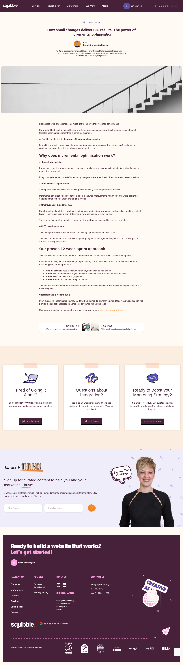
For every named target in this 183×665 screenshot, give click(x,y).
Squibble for (17, 606)
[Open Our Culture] (80, 5)
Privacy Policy (41, 592)
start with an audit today (112, 310)
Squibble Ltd (21, 648)
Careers (15, 595)
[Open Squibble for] (61, 5)
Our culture (17, 590)
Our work (15, 584)
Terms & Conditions (39, 585)
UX (87, 22)
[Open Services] (42, 5)
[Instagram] (58, 585)
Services (15, 601)
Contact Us (17, 612)
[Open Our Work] (97, 5)
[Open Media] (110, 5)
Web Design (94, 22)
